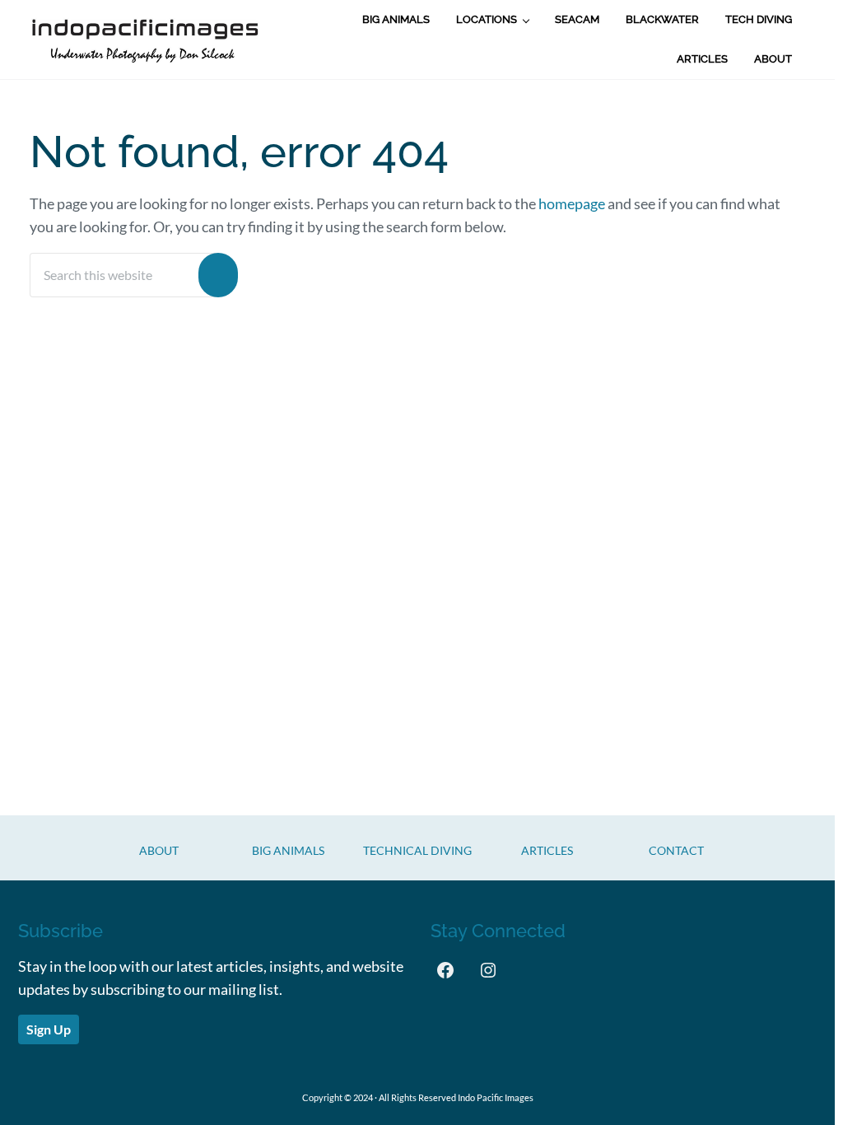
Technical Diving (417, 850)
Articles (547, 850)
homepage (571, 203)
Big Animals (288, 850)
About (159, 850)
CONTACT (676, 850)
